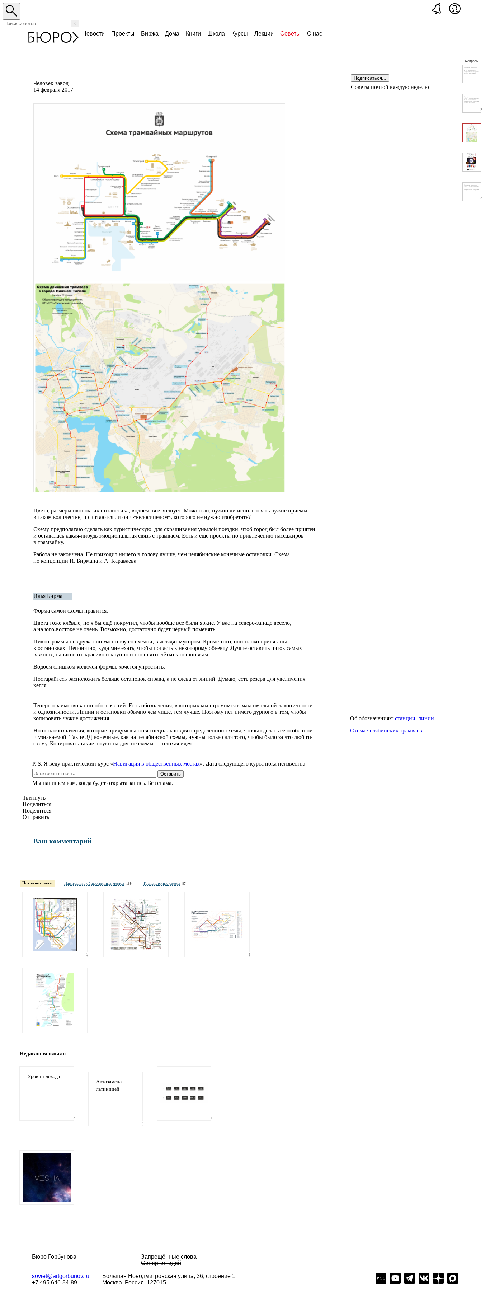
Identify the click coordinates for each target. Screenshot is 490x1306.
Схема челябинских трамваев (386, 730)
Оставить (170, 774)
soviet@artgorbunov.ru (60, 1276)
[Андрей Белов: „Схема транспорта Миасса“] (55, 1000)
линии (426, 718)
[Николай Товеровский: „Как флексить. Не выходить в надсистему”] (471, 74)
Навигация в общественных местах (156, 763)
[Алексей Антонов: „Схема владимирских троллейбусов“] (217, 924)
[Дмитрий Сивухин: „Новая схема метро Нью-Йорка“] (55, 924)
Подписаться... (370, 78)
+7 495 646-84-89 (54, 1282)
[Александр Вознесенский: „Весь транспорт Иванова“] (136, 924)
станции (405, 718)
